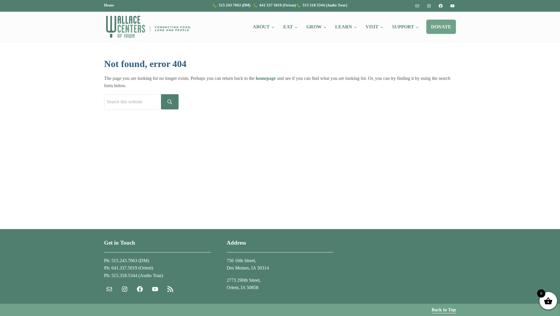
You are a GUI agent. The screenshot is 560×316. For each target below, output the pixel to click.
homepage (266, 78)
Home (109, 5)
